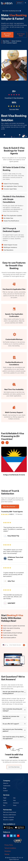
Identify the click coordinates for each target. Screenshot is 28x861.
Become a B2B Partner (9, 814)
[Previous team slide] (2, 442)
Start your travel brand (9, 812)
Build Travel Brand (20, 34)
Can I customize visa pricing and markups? (12, 710)
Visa (14, 800)
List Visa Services (14, 767)
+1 (5, 645)
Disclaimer (8, 851)
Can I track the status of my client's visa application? (13, 737)
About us (5, 783)
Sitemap (7, 854)
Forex (14, 805)
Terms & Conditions (10, 848)
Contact (5, 790)
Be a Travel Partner (7, 34)
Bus (4, 805)
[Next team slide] (7, 442)
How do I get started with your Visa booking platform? (13, 692)
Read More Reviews (9, 506)
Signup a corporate (8, 817)
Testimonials (6, 785)
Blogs (4, 788)
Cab (14, 798)
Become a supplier (8, 819)
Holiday (5, 803)
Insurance (16, 803)
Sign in (20, 2)
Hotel (4, 800)
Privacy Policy (9, 845)
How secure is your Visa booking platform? (12, 730)
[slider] (5, 514)
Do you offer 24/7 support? (11, 724)
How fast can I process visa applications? (11, 717)
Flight (4, 798)
